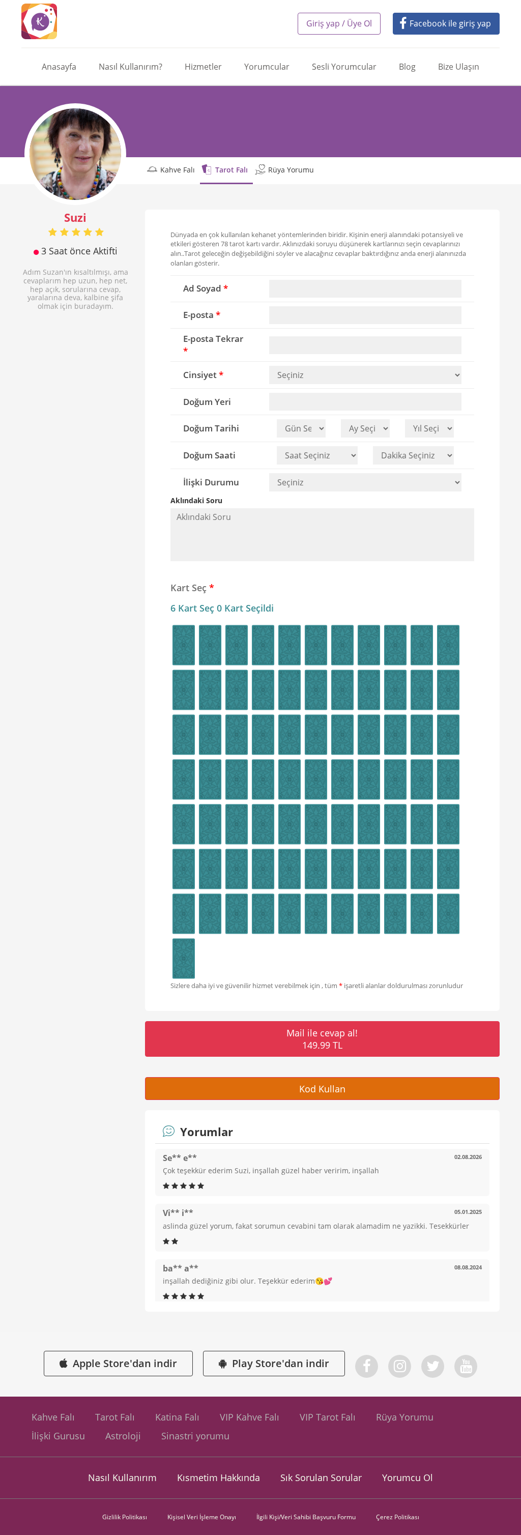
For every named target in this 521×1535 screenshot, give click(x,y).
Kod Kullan (322, 1089)
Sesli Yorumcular (344, 66)
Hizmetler (203, 66)
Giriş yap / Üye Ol (339, 23)
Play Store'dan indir (280, 1363)
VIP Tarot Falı (328, 1417)
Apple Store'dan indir (125, 1363)
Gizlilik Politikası (124, 1517)
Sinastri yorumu (195, 1436)
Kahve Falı (177, 170)
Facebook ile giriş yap (450, 23)
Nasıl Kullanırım (122, 1477)
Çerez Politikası (397, 1517)
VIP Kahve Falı (249, 1417)
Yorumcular (267, 66)
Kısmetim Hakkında (218, 1477)
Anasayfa (59, 66)
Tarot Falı (231, 170)
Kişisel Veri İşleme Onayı (201, 1517)
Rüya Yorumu (291, 170)
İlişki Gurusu (58, 1436)
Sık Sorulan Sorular (321, 1477)
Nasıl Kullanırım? (130, 66)
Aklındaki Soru (196, 500)
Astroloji (123, 1436)
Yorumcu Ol (407, 1477)
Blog (407, 66)
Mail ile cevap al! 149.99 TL (322, 1039)
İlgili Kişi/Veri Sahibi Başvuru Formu (306, 1517)
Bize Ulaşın (458, 66)
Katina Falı (177, 1417)
